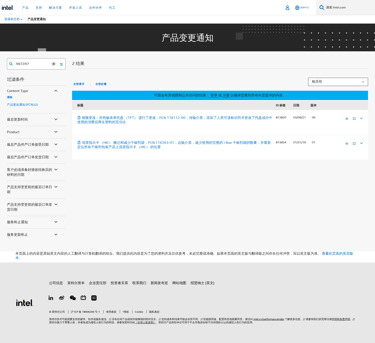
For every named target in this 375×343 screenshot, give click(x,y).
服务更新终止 (17, 235)
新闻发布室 (159, 283)
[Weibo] (62, 299)
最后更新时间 (17, 119)
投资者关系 (119, 283)
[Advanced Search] (60, 64)
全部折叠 (101, 84)
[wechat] (72, 299)
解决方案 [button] (55, 8)
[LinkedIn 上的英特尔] (51, 299)
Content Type (17, 91)
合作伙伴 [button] (95, 8)
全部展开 (79, 84)
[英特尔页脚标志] (24, 302)
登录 (214, 95)
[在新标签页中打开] (347, 118)
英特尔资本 (76, 283)
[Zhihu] (94, 299)
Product (13, 132)
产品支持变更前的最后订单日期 (29, 189)
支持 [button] (39, 8)
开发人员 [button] (75, 8)
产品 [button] (25, 8)
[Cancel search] (53, 64)
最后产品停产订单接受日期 (28, 144)
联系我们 (139, 283)
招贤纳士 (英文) (202, 283)
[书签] (354, 120)
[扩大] (361, 117)
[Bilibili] (83, 299)
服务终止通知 (17, 222)
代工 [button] (112, 8)
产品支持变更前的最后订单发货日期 (29, 207)
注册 (226, 95)
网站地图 (179, 283)
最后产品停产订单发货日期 (28, 157)
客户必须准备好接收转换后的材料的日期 (29, 172)
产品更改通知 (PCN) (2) (22, 105)
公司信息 (56, 283)
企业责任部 (97, 283)
